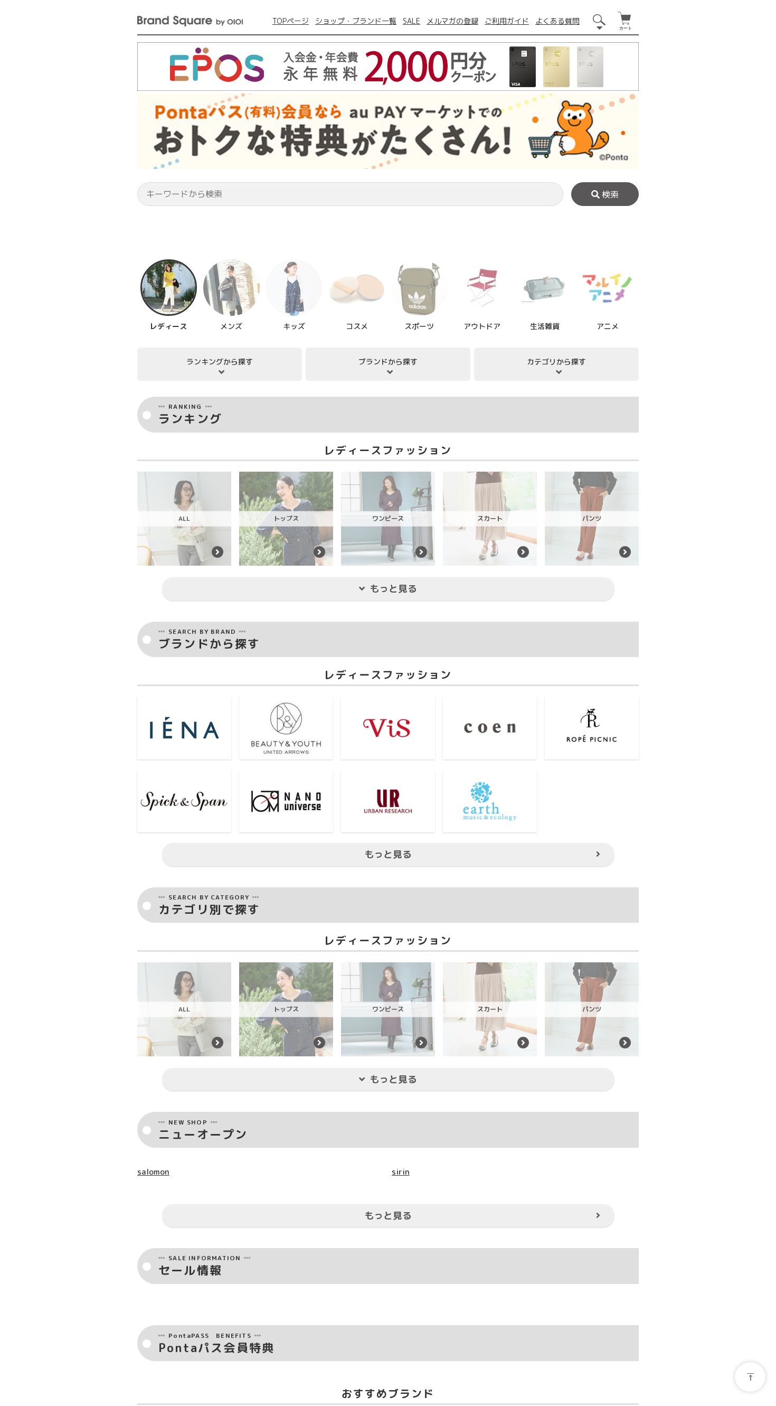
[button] (144, 394)
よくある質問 (557, 21)
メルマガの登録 (452, 21)
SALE (411, 21)
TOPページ (290, 21)
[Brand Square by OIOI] (190, 20)
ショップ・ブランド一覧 (355, 21)
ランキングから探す (219, 836)
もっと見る (393, 1063)
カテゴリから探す (556, 836)
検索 (609, 194)
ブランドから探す (388, 836)
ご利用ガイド (507, 21)
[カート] (625, 21)
